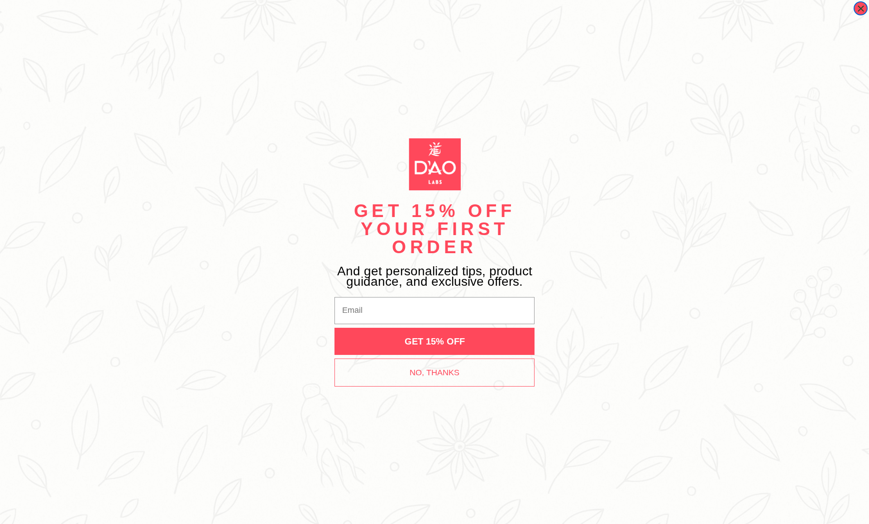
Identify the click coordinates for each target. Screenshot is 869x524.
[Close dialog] (860, 8)
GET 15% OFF (435, 341)
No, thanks (434, 372)
